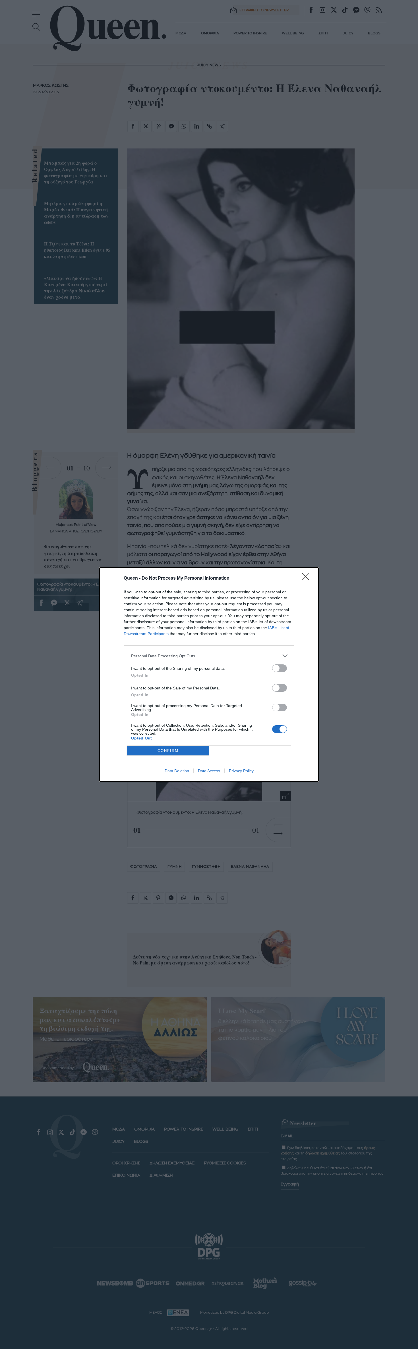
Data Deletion (177, 771)
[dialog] (209, 674)
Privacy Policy (241, 771)
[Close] (307, 578)
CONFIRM (168, 751)
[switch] (279, 668)
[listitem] (209, 656)
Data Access (209, 771)
